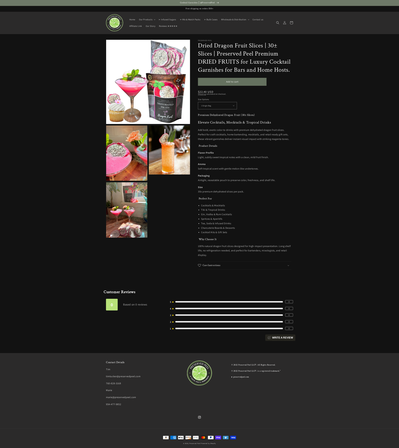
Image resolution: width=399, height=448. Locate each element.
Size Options (203, 99)
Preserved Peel (195, 443)
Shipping (202, 94)
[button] (147, 19)
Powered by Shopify (208, 443)
